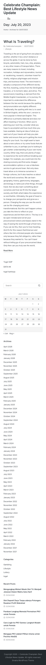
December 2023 (10, 455)
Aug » (11, 333)
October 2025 (9, 370)
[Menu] (8, 18)
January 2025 (9, 404)
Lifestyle (8, 49)
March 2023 (9, 490)
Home (6, 30)
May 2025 (8, 389)
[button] (39, 285)
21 (28, 319)
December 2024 (10, 408)
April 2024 (8, 439)
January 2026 (9, 358)
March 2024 (9, 443)
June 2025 (8, 385)
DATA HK (7, 267)
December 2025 (10, 362)
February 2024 (10, 447)
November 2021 (10, 551)
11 (11, 314)
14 (28, 314)
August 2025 (9, 377)
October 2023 (9, 463)
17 (5, 319)
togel (6, 576)
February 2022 (10, 540)
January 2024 (9, 451)
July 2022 (8, 521)
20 (22, 319)
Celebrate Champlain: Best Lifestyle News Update (22, 9)
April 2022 (8, 532)
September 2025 (11, 374)
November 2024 (10, 412)
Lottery (6, 572)
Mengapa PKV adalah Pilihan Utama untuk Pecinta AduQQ (22, 635)
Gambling (7, 564)
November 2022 (10, 505)
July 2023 (8, 474)
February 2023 (10, 494)
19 (17, 319)
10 (5, 314)
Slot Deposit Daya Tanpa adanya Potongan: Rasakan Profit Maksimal (22, 601)
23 (39, 319)
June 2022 (8, 524)
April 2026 (8, 347)
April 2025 (8, 393)
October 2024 (9, 416)
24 (6, 324)
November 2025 (10, 366)
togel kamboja (9, 272)
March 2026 (8, 350)
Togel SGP (8, 262)
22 (33, 319)
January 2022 (9, 544)
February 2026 (10, 354)
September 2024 (11, 420)
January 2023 (9, 497)
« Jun (6, 333)
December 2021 (10, 548)
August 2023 (9, 470)
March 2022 (8, 536)
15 (33, 314)
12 (17, 314)
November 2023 (10, 459)
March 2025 (8, 397)
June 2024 (8, 432)
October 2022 (9, 509)
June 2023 (8, 478)
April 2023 (8, 486)
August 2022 (9, 517)
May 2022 (8, 528)
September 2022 (11, 513)
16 (39, 314)
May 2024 (8, 435)
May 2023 (8, 482)
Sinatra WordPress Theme (23, 660)
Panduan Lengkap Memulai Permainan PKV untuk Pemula (22, 612)
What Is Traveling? (19, 41)
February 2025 (10, 401)
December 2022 (10, 501)
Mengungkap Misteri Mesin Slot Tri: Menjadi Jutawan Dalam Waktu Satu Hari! (22, 590)
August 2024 (9, 424)
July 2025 (8, 381)
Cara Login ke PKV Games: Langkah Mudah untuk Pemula (22, 624)
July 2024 (8, 428)
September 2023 (11, 466)
